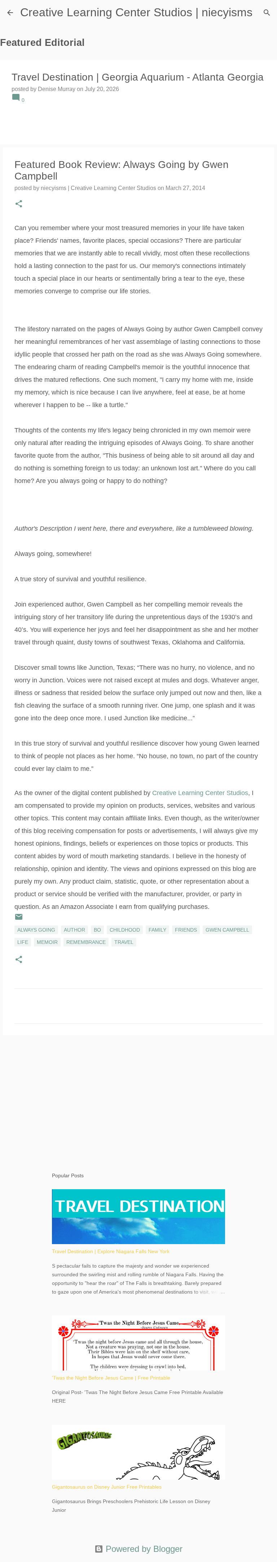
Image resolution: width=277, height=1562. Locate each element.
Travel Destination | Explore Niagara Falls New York (111, 1251)
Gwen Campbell (227, 930)
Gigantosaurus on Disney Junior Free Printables (107, 1487)
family (157, 930)
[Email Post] (18, 919)
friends (186, 930)
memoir (47, 942)
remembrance (86, 942)
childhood (125, 930)
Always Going (36, 930)
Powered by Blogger (143, 1549)
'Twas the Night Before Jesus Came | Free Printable (111, 1378)
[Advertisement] (138, 1096)
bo (97, 930)
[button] (18, 204)
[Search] (267, 12)
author (74, 930)
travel (123, 942)
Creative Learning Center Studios (200, 793)
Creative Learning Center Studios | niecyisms (136, 12)
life (22, 942)
